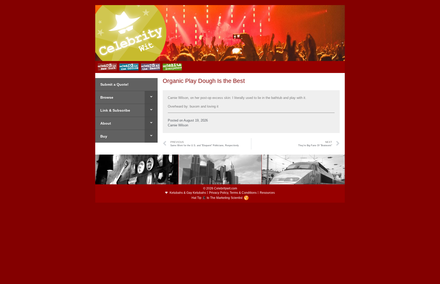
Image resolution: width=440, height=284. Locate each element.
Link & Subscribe (115, 110)
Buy (103, 136)
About (105, 123)
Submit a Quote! (114, 84)
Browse (106, 97)
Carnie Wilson (178, 125)
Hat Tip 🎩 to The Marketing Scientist (216, 198)
